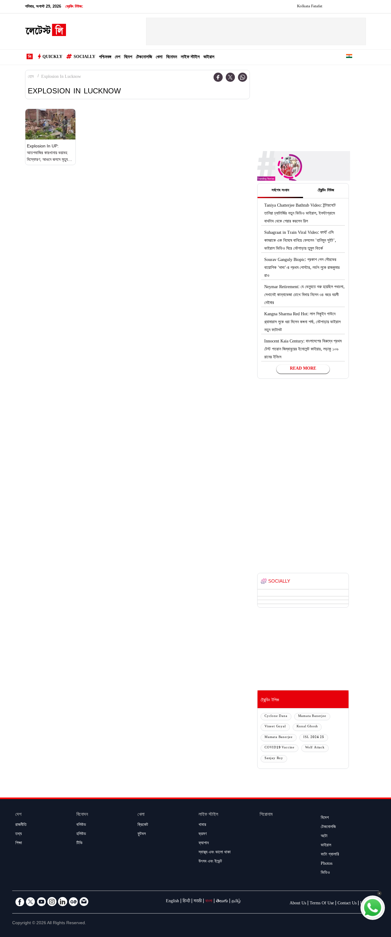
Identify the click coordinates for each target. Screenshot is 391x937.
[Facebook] (218, 77)
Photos (326, 864)
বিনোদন (171, 57)
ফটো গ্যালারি (330, 855)
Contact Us (347, 903)
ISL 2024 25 (313, 737)
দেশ (117, 57)
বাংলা (208, 901)
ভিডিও (325, 873)
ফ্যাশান (204, 843)
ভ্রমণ (202, 834)
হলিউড (81, 834)
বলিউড (81, 825)
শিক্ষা (18, 843)
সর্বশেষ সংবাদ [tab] (280, 191)
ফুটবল (141, 834)
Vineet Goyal (275, 726)
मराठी (198, 901)
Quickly (52, 57)
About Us (298, 903)
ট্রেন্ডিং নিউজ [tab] (326, 191)
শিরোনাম (266, 815)
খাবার (202, 825)
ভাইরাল (208, 57)
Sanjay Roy (274, 758)
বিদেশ (128, 57)
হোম (31, 77)
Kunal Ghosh (307, 726)
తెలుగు (222, 901)
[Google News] (73, 901)
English (172, 901)
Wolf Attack (315, 748)
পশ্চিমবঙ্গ (105, 57)
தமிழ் (236, 901)
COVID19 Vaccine (279, 748)
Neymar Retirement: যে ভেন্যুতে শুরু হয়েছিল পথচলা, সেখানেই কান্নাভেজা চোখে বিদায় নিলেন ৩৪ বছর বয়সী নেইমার (304, 295)
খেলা (159, 57)
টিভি (79, 843)
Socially (84, 57)
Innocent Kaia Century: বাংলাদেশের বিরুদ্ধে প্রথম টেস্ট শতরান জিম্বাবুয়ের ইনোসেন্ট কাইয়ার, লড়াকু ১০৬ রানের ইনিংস (303, 349)
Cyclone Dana (276, 716)
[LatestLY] (45, 31)
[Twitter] (230, 77)
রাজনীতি (21, 825)
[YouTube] (41, 901)
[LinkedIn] (62, 901)
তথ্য (18, 834)
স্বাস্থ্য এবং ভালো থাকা (215, 852)
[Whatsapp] (242, 77)
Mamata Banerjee (312, 716)
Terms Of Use (322, 903)
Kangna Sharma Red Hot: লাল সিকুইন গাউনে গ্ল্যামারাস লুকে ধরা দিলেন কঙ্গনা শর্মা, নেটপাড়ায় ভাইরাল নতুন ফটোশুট (302, 322)
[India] (349, 57)
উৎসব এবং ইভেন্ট (210, 862)
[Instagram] (52, 901)
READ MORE (303, 369)
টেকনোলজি (144, 57)
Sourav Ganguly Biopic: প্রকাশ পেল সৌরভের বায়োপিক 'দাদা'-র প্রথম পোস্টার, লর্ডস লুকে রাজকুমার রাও (302, 268)
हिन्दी (186, 901)
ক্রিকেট (142, 825)
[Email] (84, 901)
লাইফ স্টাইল (190, 57)
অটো (324, 836)
